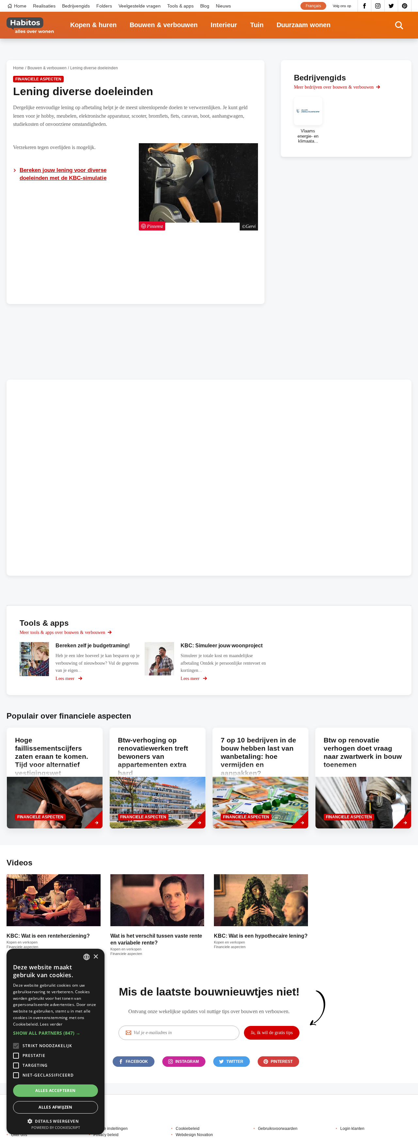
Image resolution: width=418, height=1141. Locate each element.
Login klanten (352, 1128)
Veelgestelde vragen (140, 6)
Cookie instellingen (110, 1128)
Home (20, 6)
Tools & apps (180, 6)
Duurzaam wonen (303, 24)
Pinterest (404, 6)
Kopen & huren (93, 24)
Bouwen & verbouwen (164, 24)
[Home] (30, 25)
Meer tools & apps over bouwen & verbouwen (62, 632)
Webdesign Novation (194, 1134)
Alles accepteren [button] (55, 1090)
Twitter (391, 6)
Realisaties (44, 6)
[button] (55, 1033)
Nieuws (223, 6)
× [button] (95, 956)
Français (313, 6)
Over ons (19, 1134)
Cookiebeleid (188, 1128)
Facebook (364, 6)
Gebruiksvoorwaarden (277, 1128)
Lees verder (51, 1024)
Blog (204, 6)
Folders (104, 6)
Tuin (257, 24)
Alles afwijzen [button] (55, 1107)
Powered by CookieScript (55, 1127)
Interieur (224, 24)
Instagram (378, 6)
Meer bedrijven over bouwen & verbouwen (334, 87)
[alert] (55, 1041)
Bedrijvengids (76, 6)
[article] (308, 120)
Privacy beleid (106, 1134)
